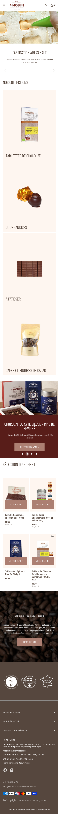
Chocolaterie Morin (28, 800)
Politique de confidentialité (21, 809)
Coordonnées (42, 809)
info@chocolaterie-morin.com (20, 786)
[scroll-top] (50, 807)
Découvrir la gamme (29, 433)
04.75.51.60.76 (10, 781)
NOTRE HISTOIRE (30, 625)
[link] (15, 480)
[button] (44, 5)
